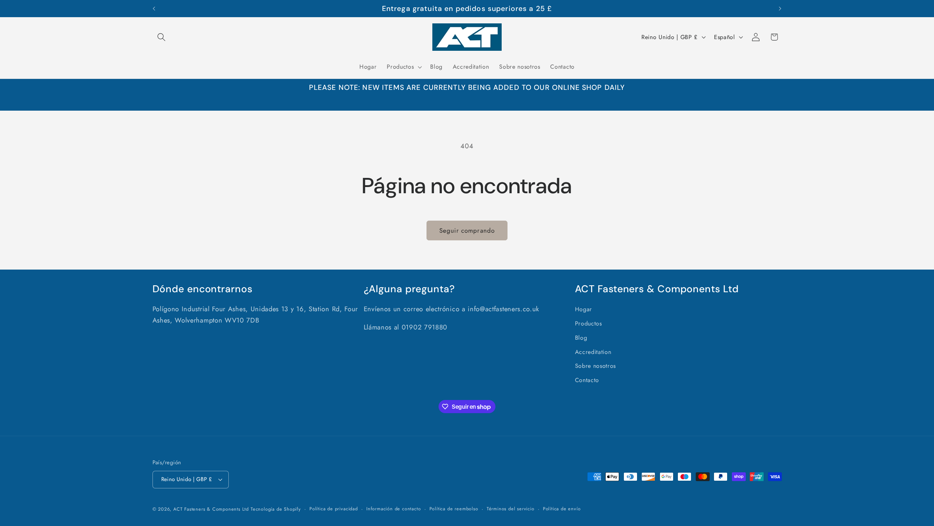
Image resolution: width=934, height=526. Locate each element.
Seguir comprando (467, 230)
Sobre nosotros (595, 366)
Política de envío (562, 508)
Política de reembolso (453, 508)
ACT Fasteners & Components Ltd (211, 509)
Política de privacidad (333, 508)
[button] (162, 37)
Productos (588, 323)
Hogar (583, 309)
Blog (581, 337)
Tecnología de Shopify (276, 509)
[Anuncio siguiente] (780, 9)
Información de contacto (393, 508)
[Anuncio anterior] (154, 9)
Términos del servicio (510, 508)
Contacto (587, 380)
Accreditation (593, 352)
